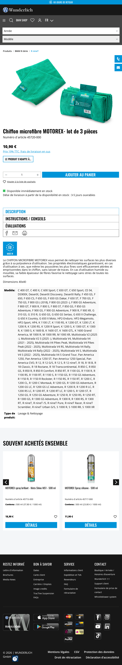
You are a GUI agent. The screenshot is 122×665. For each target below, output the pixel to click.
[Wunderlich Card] (16, 622)
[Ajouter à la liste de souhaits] (55, 516)
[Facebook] (97, 617)
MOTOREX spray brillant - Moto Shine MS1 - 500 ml (30, 488)
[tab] (61, 211)
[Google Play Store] (46, 626)
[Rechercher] (11, 20)
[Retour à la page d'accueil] (18, 9)
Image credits (40, 588)
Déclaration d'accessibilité (102, 657)
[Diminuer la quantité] (6, 175)
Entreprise (38, 579)
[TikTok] (97, 636)
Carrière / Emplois (42, 584)
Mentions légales (58, 652)
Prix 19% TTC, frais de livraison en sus (26, 151)
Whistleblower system (105, 596)
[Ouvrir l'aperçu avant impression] (24, 233)
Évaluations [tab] (16, 226)
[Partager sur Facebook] (7, 233)
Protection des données (99, 652)
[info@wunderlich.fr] (118, 67)
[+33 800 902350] (118, 59)
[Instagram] (107, 617)
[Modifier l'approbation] (15, 658)
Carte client (39, 574)
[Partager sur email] (15, 233)
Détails (31, 525)
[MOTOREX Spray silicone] (91, 468)
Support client (101, 583)
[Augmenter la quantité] (38, 175)
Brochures (8, 574)
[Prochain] (116, 482)
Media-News (9, 579)
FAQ (66, 584)
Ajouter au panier (80, 175)
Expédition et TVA (72, 574)
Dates (36, 570)
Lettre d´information (13, 570)
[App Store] (46, 617)
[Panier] (119, 20)
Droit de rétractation (68, 657)
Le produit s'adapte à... (18, 159)
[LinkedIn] (107, 626)
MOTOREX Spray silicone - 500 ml (81, 488)
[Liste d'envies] (32, 20)
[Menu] (4, 20)
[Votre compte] (39, 20)
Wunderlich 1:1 (102, 578)
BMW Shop (21, 20)
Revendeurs (70, 579)
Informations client (73, 570)
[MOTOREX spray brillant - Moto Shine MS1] (31, 468)
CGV (76, 652)
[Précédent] (6, 482)
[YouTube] (97, 626)
